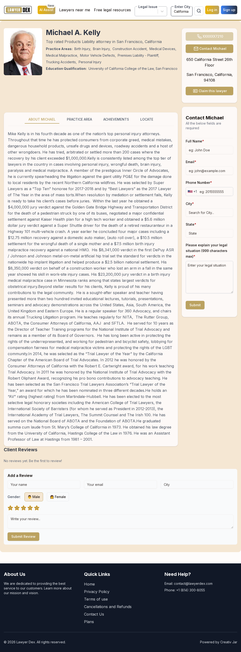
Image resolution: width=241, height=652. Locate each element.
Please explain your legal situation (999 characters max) (206, 250)
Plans (89, 621)
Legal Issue (147, 7)
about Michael (42, 119)
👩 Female (58, 497)
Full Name (195, 141)
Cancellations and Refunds (108, 606)
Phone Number (199, 183)
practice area (79, 119)
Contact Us (94, 614)
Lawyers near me (74, 10)
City (190, 204)
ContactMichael (212, 49)
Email (191, 162)
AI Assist (47, 9)
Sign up (229, 10)
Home (89, 584)
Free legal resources (112, 10)
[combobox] (138, 11)
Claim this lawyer (213, 91)
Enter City (182, 7)
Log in (212, 10)
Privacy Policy (96, 591)
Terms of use (96, 599)
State (191, 224)
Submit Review (23, 536)
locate (146, 119)
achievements (116, 119)
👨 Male (34, 497)
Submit (195, 305)
